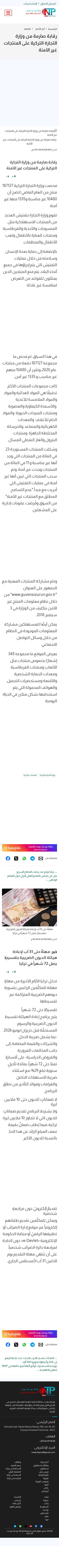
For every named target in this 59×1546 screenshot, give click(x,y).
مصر (47, 1516)
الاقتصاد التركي (15, 1472)
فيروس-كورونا (42, 1481)
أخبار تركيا (44, 1462)
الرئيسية (52, 29)
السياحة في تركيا (14, 1475)
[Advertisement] (29, 92)
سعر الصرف (15, 1465)
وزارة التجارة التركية (47, 775)
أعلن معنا (17, 1503)
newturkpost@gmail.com (43, 1452)
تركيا (47, 1497)
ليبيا (47, 1519)
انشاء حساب (30, 3)
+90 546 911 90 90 (47, 1441)
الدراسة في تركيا (14, 1478)
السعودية (44, 1506)
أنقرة (46, 1484)
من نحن (17, 1500)
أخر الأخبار (40, 29)
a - (7, 176)
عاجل (46, 1488)
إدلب (46, 1503)
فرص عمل (44, 1472)
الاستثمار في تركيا (13, 1468)
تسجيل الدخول (48, 3)
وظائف (18, 1462)
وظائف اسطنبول (41, 1465)
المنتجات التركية (30, 775)
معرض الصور (15, 1506)
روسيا (46, 1510)
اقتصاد (27, 29)
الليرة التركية (43, 1475)
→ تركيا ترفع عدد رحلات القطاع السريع (37, 871)
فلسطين (44, 1513)
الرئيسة (17, 1497)
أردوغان (45, 1491)
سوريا (46, 1500)
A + (14, 176)
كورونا (46, 1478)
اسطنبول (44, 1468)
